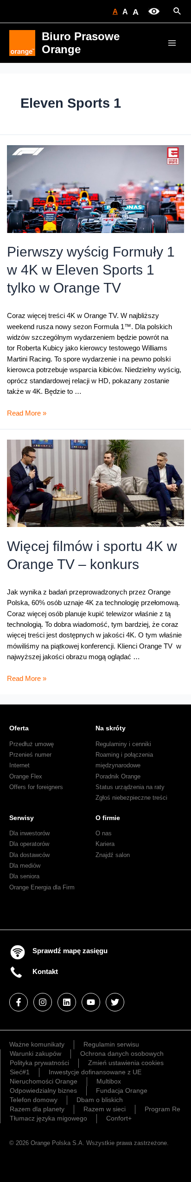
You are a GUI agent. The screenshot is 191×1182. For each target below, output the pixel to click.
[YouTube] (91, 1002)
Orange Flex (25, 776)
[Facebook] (18, 1002)
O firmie (108, 817)
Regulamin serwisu (111, 1044)
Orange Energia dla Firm (42, 887)
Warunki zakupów (35, 1053)
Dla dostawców (29, 854)
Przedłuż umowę (31, 744)
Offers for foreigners (36, 787)
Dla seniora (24, 876)
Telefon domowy (33, 1099)
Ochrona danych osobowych (122, 1053)
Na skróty (111, 728)
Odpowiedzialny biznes (43, 1090)
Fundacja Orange (121, 1090)
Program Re (162, 1109)
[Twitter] (115, 1002)
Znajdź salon (113, 854)
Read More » (26, 413)
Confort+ (119, 1118)
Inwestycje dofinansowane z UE (95, 1072)
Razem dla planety (37, 1109)
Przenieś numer (30, 754)
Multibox (108, 1081)
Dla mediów (24, 865)
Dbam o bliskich (99, 1099)
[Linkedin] (66, 1002)
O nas (104, 833)
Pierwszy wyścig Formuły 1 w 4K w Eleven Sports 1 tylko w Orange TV (91, 269)
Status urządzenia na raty (130, 787)
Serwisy (21, 817)
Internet (19, 765)
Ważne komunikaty (36, 1044)
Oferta (19, 728)
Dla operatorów (29, 843)
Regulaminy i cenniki (123, 744)
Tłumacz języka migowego (48, 1118)
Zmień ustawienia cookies (126, 1062)
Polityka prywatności (39, 1062)
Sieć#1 (20, 1072)
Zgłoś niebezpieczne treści (131, 797)
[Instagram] (42, 1002)
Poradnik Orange (118, 776)
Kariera (105, 843)
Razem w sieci (104, 1109)
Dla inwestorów (29, 833)
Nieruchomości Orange (43, 1081)
